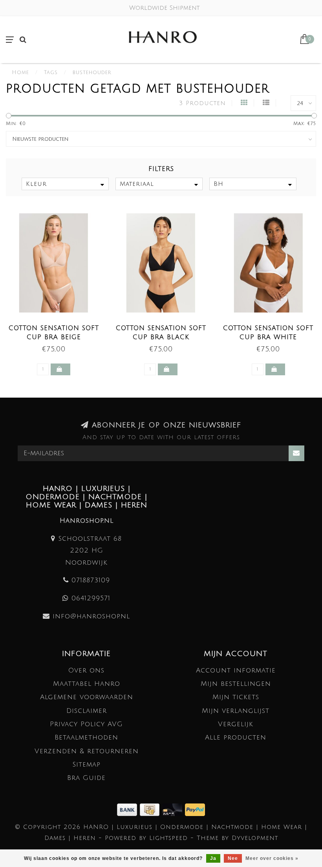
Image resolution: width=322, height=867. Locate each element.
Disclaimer (86, 710)
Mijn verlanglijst (235, 710)
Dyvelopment (255, 838)
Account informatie (236, 670)
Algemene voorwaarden (86, 697)
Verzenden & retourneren (87, 751)
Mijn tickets (235, 697)
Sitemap (86, 764)
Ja (213, 858)
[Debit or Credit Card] (173, 809)
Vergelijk (235, 724)
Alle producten (235, 737)
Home (20, 72)
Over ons (86, 670)
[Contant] (151, 809)
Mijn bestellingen (236, 683)
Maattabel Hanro (86, 683)
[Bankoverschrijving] (128, 809)
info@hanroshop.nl (91, 616)
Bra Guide (86, 778)
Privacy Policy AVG (86, 724)
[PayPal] (195, 809)
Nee (233, 858)
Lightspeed (168, 838)
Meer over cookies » (271, 858)
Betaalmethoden (86, 737)
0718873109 (90, 580)
